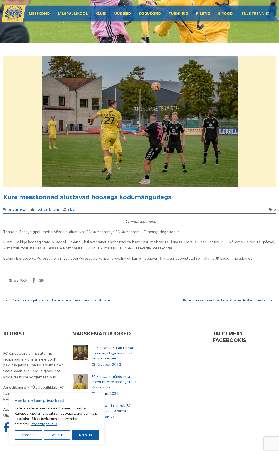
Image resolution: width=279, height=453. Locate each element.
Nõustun (85, 435)
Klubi (71, 209)
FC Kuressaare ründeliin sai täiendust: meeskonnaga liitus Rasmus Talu (114, 382)
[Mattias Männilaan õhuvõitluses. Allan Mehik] (139, 121)
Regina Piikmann (47, 209)
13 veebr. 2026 (109, 364)
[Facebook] (6, 430)
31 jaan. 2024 (17, 209)
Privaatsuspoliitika (44, 424)
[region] (57, 418)
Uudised (122, 13)
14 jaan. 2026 (108, 393)
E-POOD (225, 13)
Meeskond (39, 13)
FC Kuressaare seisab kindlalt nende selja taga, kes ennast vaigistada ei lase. (113, 353)
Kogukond (150, 13)
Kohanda (28, 435)
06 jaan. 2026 (108, 417)
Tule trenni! (254, 13)
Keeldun (57, 435)
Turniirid (178, 13)
